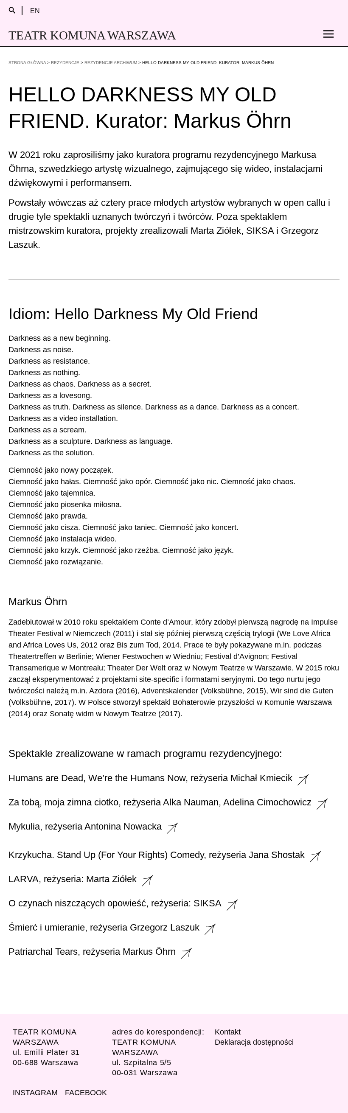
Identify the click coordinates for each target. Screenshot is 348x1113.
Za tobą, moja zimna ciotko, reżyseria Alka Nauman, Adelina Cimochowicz (160, 802)
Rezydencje (65, 62)
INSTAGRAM (35, 1092)
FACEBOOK (86, 1092)
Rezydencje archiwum (110, 62)
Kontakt (228, 1032)
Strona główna (27, 62)
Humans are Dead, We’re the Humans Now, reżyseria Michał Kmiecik (150, 778)
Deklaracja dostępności (254, 1042)
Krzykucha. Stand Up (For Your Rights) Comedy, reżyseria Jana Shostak (156, 854)
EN (35, 10)
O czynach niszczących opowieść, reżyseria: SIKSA (115, 903)
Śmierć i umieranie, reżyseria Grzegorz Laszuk (103, 927)
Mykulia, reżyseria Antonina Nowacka (85, 826)
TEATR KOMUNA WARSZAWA (92, 35)
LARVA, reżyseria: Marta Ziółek (72, 879)
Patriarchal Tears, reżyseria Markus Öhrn (92, 951)
